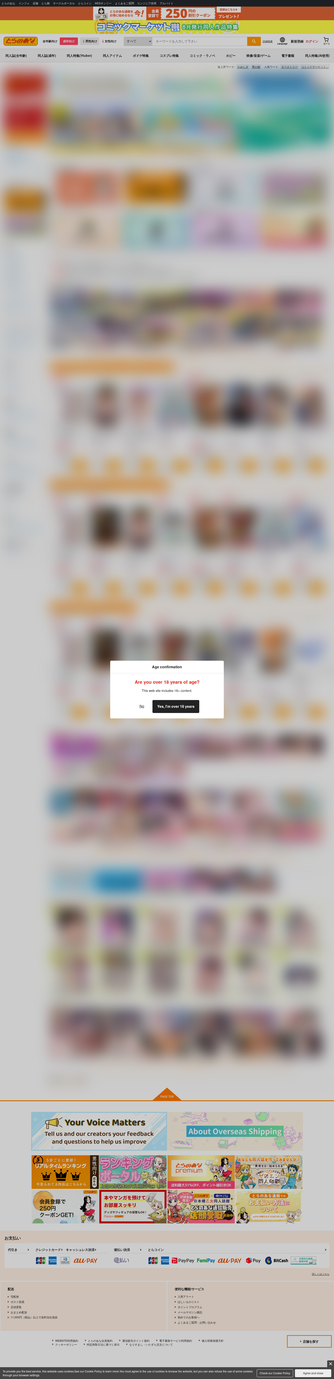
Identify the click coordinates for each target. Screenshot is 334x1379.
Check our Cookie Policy (275, 1373)
